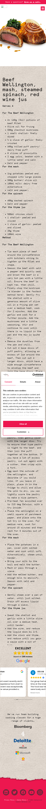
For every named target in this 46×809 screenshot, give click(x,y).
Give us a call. (32, 2)
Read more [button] (8, 693)
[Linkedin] (6, 792)
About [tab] (37, 382)
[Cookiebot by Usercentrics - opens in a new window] (32, 375)
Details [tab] (23, 382)
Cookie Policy (21, 800)
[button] (43, 8)
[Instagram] (40, 792)
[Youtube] (31, 792)
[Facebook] (23, 792)
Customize (21, 432)
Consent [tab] (8, 382)
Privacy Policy (9, 800)
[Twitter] (14, 792)
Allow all (23, 424)
